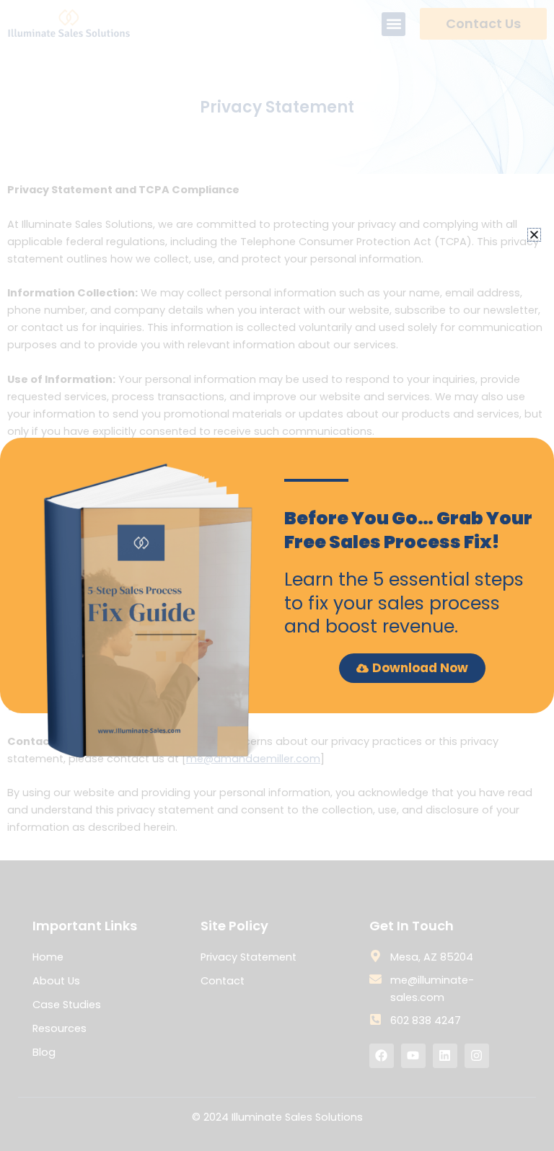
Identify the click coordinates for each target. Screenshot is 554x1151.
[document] (277, 575)
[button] (534, 234)
